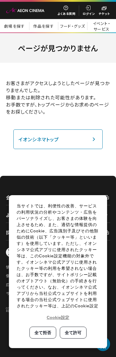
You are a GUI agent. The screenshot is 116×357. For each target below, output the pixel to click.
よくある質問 (66, 13)
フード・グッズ (72, 26)
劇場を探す (14, 26)
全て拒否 (43, 332)
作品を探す (43, 26)
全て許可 (73, 332)
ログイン (89, 13)
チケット (104, 13)
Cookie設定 (58, 317)
